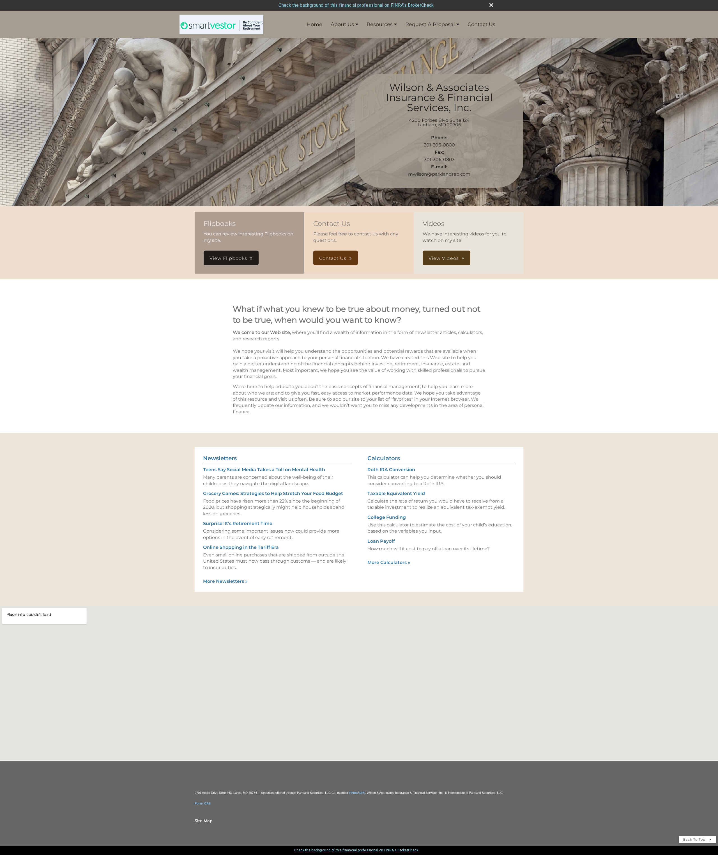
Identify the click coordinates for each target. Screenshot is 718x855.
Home (314, 24)
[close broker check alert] (491, 5)
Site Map (204, 820)
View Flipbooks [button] (228, 258)
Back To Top (695, 839)
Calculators (383, 458)
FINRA (353, 793)
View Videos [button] (444, 258)
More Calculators (388, 562)
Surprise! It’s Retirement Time (237, 523)
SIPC (362, 793)
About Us (342, 24)
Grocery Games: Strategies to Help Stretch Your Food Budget (273, 493)
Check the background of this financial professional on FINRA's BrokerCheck (356, 5)
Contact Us (481, 24)
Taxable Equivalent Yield (396, 493)
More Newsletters (225, 581)
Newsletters (220, 458)
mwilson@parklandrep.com (439, 174)
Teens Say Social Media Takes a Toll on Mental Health (264, 469)
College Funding (386, 517)
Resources (380, 24)
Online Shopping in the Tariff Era (241, 547)
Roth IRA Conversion (391, 469)
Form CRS (203, 803)
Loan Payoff (381, 541)
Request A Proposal (430, 24)
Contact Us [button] (332, 258)
